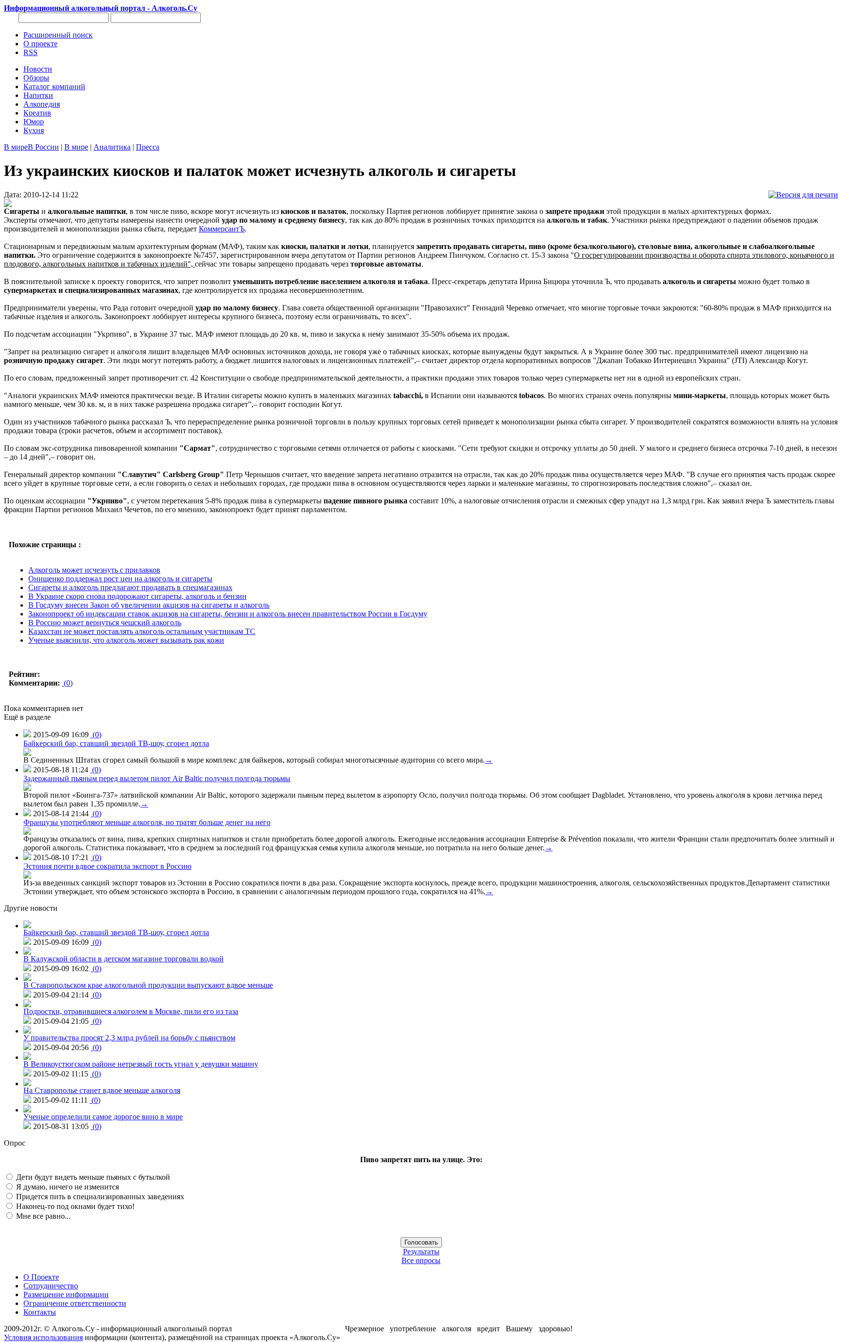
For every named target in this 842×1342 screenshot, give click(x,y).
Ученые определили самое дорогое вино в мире (103, 1116)
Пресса (147, 147)
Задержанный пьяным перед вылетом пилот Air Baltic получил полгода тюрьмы (156, 778)
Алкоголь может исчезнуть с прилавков (94, 570)
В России (43, 147)
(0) (67, 683)
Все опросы (421, 1260)
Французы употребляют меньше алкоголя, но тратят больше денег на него (146, 822)
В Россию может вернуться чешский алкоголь (104, 622)
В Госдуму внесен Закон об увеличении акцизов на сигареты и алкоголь (148, 605)
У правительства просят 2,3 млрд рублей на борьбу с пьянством (129, 1038)
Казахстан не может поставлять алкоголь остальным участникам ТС (141, 631)
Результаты (421, 1251)
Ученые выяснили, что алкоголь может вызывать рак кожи (126, 640)
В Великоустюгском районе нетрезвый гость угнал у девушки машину (140, 1064)
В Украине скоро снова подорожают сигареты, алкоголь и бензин (137, 596)
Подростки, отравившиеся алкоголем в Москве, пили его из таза (130, 1011)
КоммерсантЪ (222, 229)
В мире (16, 147)
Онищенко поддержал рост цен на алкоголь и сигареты (120, 579)
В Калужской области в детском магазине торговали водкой (123, 959)
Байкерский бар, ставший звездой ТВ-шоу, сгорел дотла (116, 743)
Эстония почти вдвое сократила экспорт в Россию (107, 866)
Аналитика (112, 147)
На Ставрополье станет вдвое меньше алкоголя (101, 1090)
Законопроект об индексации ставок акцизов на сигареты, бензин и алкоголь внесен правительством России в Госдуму (227, 614)
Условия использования (43, 1337)
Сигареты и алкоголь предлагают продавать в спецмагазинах (130, 587)
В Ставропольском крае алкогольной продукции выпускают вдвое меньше (148, 985)
